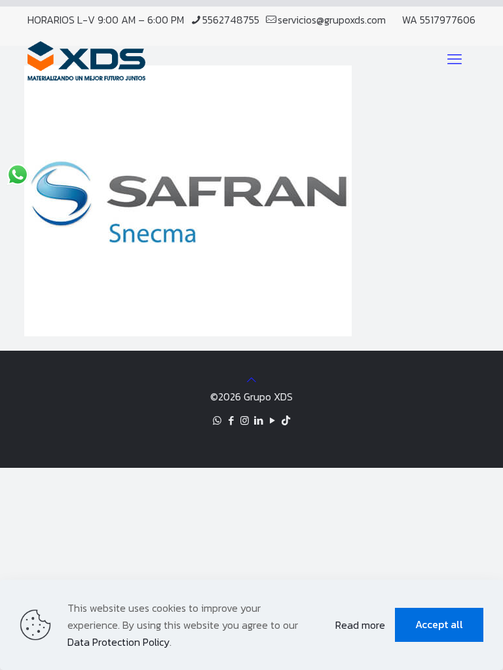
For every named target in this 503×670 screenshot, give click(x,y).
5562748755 (230, 19)
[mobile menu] (454, 59)
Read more (360, 625)
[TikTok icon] (286, 420)
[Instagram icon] (245, 420)
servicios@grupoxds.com (332, 19)
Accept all (439, 624)
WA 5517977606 (438, 19)
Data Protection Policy (118, 642)
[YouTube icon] (272, 420)
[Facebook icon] (231, 420)
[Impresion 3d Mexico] (86, 59)
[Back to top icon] (251, 379)
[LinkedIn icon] (258, 420)
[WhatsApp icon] (217, 420)
